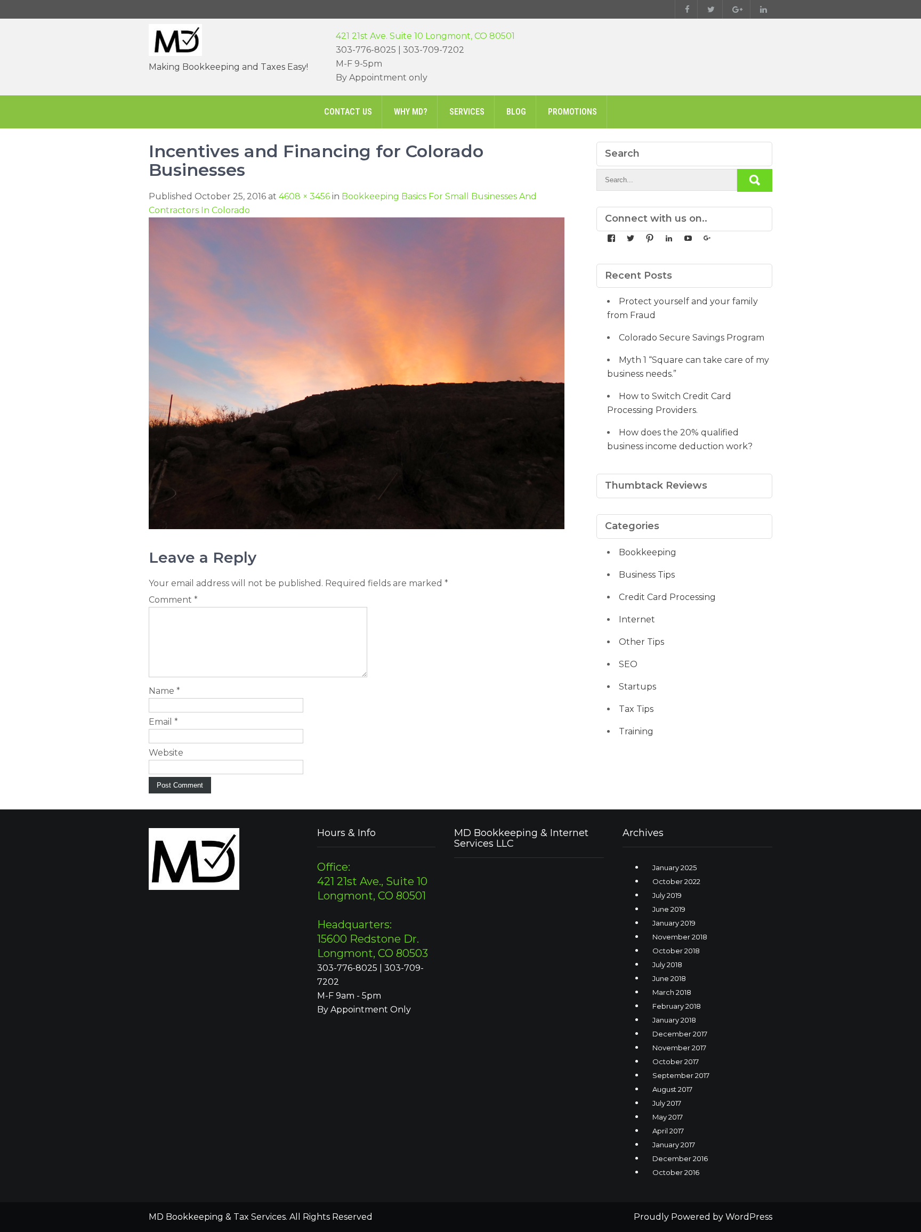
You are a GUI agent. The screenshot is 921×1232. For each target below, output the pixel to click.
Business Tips (647, 575)
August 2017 (672, 1089)
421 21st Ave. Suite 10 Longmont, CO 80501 (425, 36)
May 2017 (667, 1117)
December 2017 (679, 1034)
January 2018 (674, 1020)
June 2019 (668, 909)
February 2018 (676, 1006)
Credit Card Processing (667, 597)
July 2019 (667, 895)
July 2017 (666, 1103)
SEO (628, 664)
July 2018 (667, 964)
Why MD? (410, 112)
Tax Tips (636, 709)
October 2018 (676, 950)
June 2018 (669, 978)
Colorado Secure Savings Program (691, 338)
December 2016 (680, 1158)
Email (163, 722)
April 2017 (668, 1130)
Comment (173, 600)
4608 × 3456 (304, 196)
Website (166, 753)
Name (164, 691)
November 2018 (679, 937)
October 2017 (675, 1061)
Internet (637, 619)
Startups (637, 687)
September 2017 (680, 1075)
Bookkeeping (647, 552)
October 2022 (676, 881)
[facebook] (685, 9)
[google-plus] (735, 9)
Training (636, 731)
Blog (516, 112)
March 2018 (671, 992)
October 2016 (675, 1172)
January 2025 (674, 867)
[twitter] (708, 9)
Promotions (572, 112)
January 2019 (674, 923)
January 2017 (673, 1144)
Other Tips (641, 642)
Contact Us (348, 112)
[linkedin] (761, 9)
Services (466, 112)
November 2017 (679, 1047)
